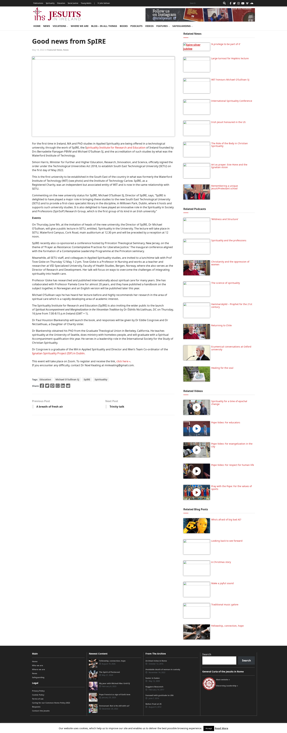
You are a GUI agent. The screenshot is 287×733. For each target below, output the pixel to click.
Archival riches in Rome (156, 660)
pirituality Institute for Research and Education (116, 147)
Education (61, 3)
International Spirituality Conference (231, 100)
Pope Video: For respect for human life (233, 464)
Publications (38, 3)
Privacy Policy (38, 691)
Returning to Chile (221, 325)
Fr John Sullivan (104, 3)
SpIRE (87, 379)
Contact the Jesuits (40, 710)
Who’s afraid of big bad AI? (226, 519)
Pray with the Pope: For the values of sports (231, 488)
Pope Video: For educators (225, 422)
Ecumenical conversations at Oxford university (231, 348)
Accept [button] (208, 728)
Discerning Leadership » (227, 685)
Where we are (80, 26)
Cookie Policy (38, 695)
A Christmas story (221, 562)
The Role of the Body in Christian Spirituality (229, 145)
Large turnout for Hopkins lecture (230, 58)
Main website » (223, 679)
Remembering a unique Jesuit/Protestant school (224, 187)
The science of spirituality (225, 282)
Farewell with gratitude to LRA (159, 695)
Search (206, 654)
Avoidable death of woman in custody (162, 669)
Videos (149, 26)
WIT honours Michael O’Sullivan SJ (230, 79)
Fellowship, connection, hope (227, 625)
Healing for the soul (222, 367)
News (46, 26)
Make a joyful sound (222, 583)
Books (124, 26)
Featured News (54, 49)
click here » (123, 361)
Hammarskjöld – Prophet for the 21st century (231, 306)
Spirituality (50, 3)
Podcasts (136, 26)
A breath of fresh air (49, 406)
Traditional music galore (224, 604)
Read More (221, 728)
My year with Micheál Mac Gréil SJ (114, 683)
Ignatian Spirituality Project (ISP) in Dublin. (58, 353)
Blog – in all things (104, 26)
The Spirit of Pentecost (109, 672)
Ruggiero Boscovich (154, 686)
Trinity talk (117, 406)
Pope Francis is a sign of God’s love (114, 694)
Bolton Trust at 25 (153, 704)
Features (162, 26)
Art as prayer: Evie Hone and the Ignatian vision (229, 166)
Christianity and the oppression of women (230, 263)
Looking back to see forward (226, 540)
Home (37, 26)
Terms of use (38, 698)
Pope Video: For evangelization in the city (231, 445)
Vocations (60, 26)
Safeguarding (181, 26)
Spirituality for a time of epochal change (229, 403)
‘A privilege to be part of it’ (225, 44)
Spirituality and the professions (228, 240)
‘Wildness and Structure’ (224, 219)
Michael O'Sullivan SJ (67, 379)
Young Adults (86, 3)
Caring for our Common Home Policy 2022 (51, 702)
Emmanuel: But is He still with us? (114, 705)
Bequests (36, 706)
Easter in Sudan (152, 678)
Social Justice (73, 3)
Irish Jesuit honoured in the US (228, 122)
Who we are (37, 665)
